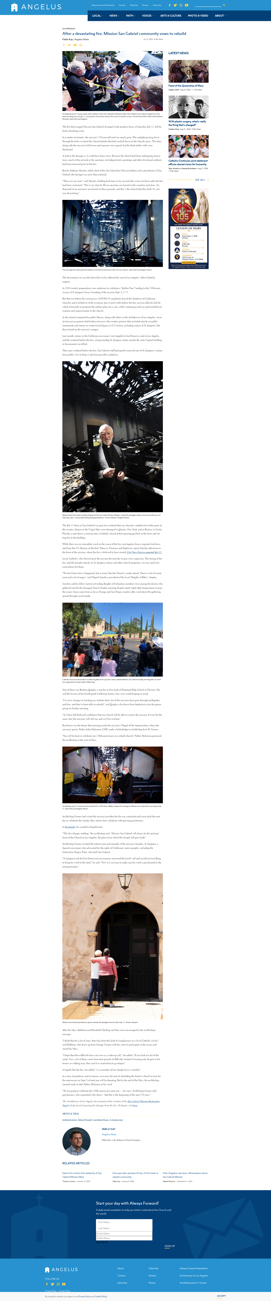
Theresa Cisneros (69, 1181)
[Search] (224, 5)
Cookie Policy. (101, 1296)
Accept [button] (221, 1296)
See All (200, 179)
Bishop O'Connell (85, 1119)
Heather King (174, 129)
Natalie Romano (169, 1181)
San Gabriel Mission (101, 1119)
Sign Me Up (102, 1242)
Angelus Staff (174, 90)
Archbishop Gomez (69, 1119)
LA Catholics (68, 28)
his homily (70, 826)
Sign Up (170, 1246)
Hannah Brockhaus (189, 168)
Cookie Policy (64, 1291)
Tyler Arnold (173, 168)
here (135, 1105)
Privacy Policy (85, 1296)
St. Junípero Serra (116, 1119)
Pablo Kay (67, 39)
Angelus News (81, 39)
